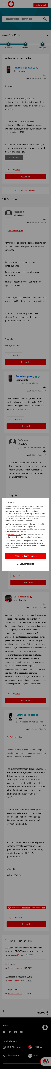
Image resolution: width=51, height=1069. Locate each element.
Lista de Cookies (14, 535)
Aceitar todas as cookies (25, 556)
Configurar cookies (25, 564)
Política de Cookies (18, 531)
